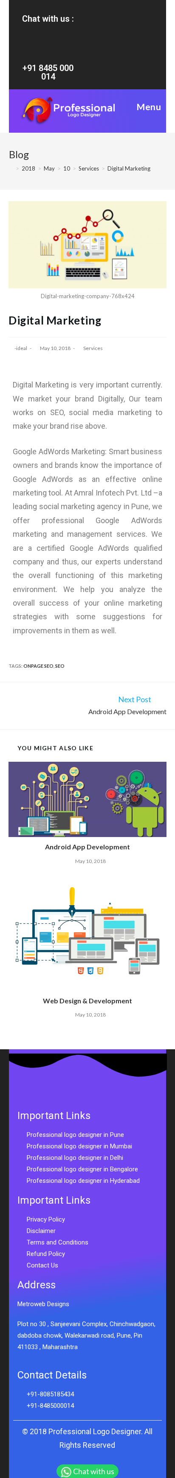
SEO (60, 666)
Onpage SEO (38, 666)
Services (93, 348)
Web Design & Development (87, 1001)
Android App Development (87, 847)
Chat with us (93, 1471)
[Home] (11, 168)
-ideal (20, 348)
